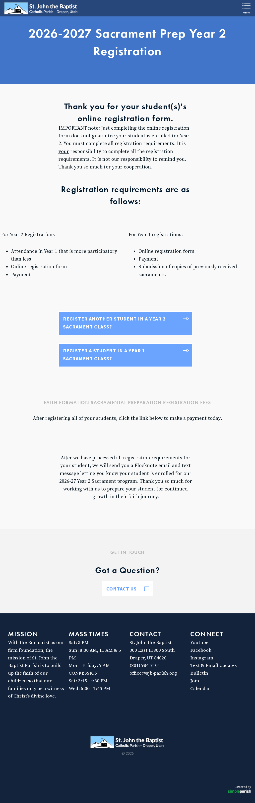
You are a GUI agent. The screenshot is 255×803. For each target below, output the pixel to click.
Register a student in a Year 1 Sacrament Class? (104, 354)
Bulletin (199, 673)
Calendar (200, 689)
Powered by (243, 787)
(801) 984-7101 (144, 665)
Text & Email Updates (213, 665)
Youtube (199, 642)
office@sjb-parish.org (153, 673)
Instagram (201, 658)
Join (194, 681)
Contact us (121, 589)
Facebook (200, 650)
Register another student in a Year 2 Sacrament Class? (114, 323)
